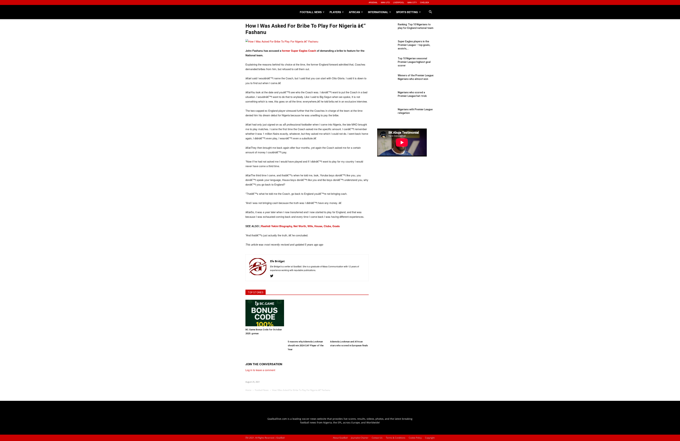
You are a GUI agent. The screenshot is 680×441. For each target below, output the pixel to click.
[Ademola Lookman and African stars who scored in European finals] (349, 319)
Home (248, 390)
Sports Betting (407, 12)
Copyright (430, 437)
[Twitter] (273, 276)
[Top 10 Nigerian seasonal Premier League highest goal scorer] (386, 65)
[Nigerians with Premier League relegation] (386, 116)
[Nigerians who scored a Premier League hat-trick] (386, 99)
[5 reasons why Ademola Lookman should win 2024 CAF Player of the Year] (307, 319)
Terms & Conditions (395, 437)
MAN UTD (385, 2)
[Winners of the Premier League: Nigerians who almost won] (386, 82)
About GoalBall (340, 437)
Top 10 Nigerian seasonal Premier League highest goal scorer (414, 62)
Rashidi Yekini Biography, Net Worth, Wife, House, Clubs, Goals (300, 226)
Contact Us (377, 437)
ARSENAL (373, 2)
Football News (311, 12)
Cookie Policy (415, 437)
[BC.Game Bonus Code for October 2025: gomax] (264, 313)
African (354, 12)
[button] (430, 12)
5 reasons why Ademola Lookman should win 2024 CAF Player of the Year (306, 345)
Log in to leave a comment (260, 370)
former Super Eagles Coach (299, 51)
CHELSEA (424, 2)
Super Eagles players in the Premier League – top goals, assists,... (414, 45)
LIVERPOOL (398, 2)
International (378, 12)
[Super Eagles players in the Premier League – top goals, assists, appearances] (386, 48)
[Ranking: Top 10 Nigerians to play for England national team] (386, 31)
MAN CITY (412, 2)
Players (335, 12)
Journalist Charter (359, 437)
